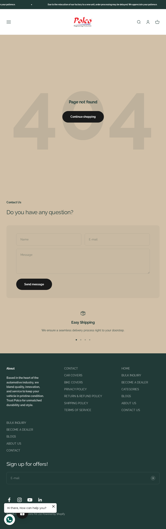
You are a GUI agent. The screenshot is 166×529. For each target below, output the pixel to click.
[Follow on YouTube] (30, 500)
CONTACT (71, 368)
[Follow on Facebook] (9, 500)
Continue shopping (83, 116)
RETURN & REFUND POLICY (83, 396)
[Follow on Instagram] (19, 500)
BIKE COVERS (73, 382)
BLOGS (126, 396)
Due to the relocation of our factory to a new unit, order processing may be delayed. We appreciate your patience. (99, 4)
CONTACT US (130, 410)
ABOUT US (128, 403)
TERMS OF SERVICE (77, 410)
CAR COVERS (73, 375)
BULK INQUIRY (131, 375)
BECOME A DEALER (134, 382)
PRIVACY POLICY (75, 389)
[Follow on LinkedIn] (40, 500)
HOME (125, 368)
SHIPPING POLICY (76, 403)
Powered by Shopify (54, 514)
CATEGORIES (130, 389)
